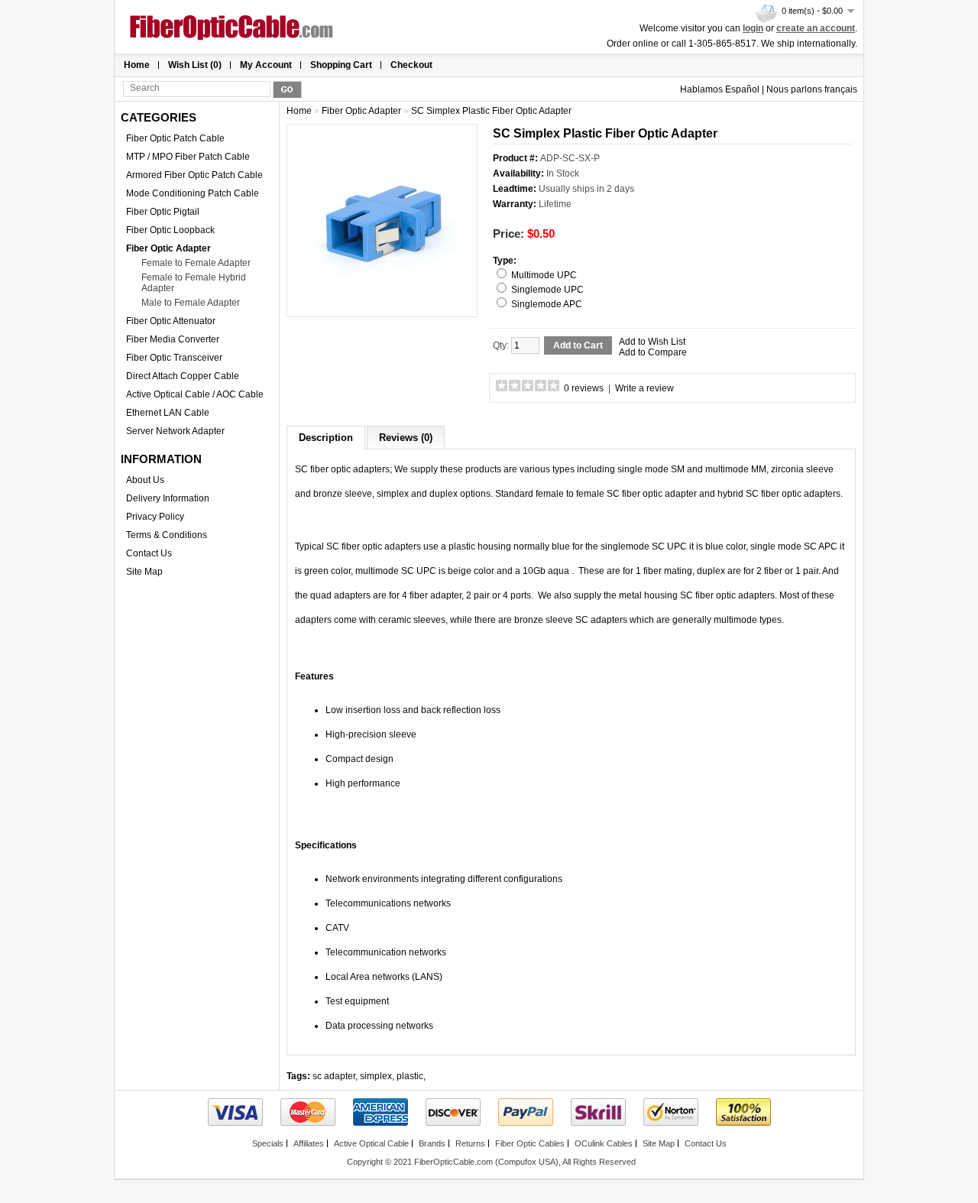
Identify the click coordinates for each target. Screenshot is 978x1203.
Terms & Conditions (166, 535)
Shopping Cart (341, 65)
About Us (145, 480)
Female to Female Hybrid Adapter (193, 282)
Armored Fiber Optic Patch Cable (194, 175)
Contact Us (149, 553)
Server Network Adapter (175, 431)
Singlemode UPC (547, 289)
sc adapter (334, 1076)
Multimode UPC (544, 275)
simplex (376, 1076)
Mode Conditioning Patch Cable (192, 193)
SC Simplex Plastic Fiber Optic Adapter (491, 110)
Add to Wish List (652, 341)
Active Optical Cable (371, 1143)
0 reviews (584, 388)
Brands (432, 1143)
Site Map (144, 571)
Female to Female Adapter (196, 263)
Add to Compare (653, 352)
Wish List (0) (195, 65)
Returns (470, 1143)
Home (137, 65)
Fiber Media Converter (172, 339)
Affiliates (308, 1143)
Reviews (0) (405, 437)
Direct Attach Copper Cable (182, 376)
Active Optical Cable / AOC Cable (195, 394)
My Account (266, 65)
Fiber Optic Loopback (170, 230)
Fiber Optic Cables (530, 1143)
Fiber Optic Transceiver (174, 357)
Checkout (411, 65)
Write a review (644, 388)
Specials (267, 1143)
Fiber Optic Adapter (168, 248)
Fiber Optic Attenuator (170, 321)
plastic (410, 1076)
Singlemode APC (546, 304)
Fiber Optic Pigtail (162, 211)
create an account (815, 28)
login (753, 28)
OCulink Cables (604, 1143)
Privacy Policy (155, 516)
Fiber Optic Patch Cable (175, 138)
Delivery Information (167, 498)
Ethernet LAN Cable (167, 412)
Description (326, 437)
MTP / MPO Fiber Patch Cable (188, 156)
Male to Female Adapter (190, 302)
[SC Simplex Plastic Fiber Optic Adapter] (382, 303)
